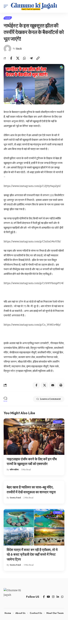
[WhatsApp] (62, 596)
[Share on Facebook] (11, 58)
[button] (7, 6)
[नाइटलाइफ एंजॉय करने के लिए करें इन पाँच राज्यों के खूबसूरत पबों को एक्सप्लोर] (34, 436)
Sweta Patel (15, 498)
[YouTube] (48, 596)
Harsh (19, 48)
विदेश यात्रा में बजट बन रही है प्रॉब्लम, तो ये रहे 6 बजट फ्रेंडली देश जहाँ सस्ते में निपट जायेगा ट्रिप (32, 554)
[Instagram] (53, 596)
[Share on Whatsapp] (24, 58)
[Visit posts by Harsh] (7, 48)
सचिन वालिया (14, 469)
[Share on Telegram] (31, 58)
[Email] (52, 385)
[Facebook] (44, 596)
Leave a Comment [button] (50, 399)
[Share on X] (18, 58)
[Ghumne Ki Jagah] (34, 6)
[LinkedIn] (58, 596)
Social (7, 18)
